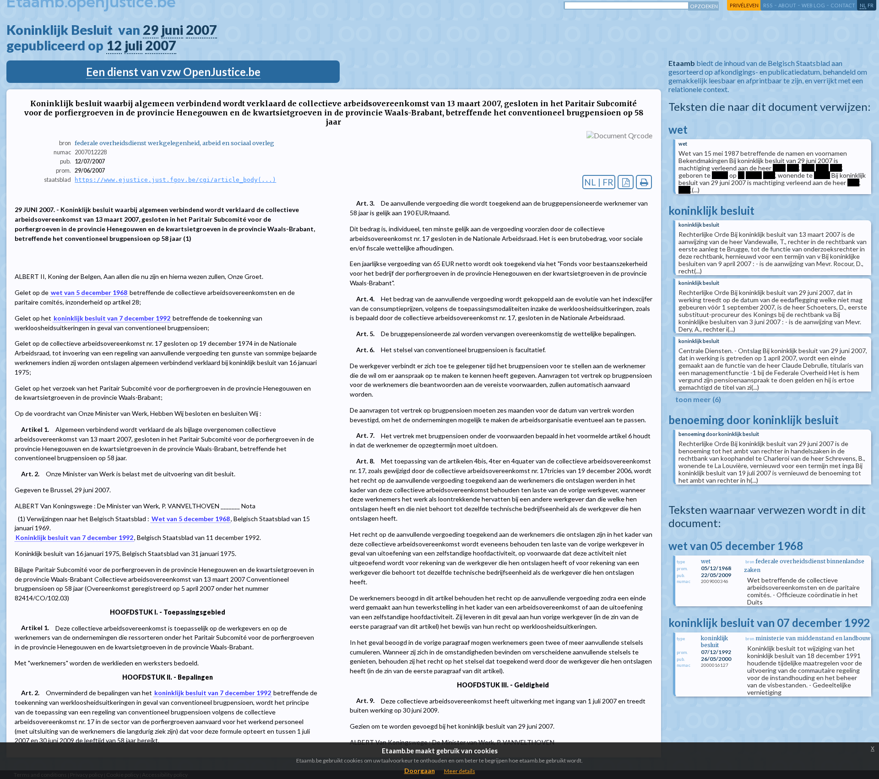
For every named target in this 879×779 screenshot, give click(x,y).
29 (150, 30)
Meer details (459, 771)
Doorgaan (419, 770)
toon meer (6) (698, 399)
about (787, 5)
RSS (768, 5)
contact (842, 5)
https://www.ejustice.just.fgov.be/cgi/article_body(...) (175, 179)
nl (863, 5)
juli (133, 45)
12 (114, 45)
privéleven (744, 5)
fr (871, 5)
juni (172, 30)
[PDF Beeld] (626, 182)
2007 (201, 30)
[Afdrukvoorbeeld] (644, 182)
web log (813, 5)
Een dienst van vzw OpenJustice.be (173, 71)
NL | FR (598, 182)
